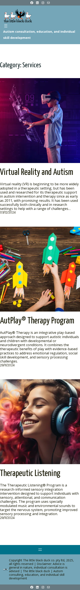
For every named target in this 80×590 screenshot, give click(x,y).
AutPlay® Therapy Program (37, 321)
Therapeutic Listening (30, 473)
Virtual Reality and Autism (36, 172)
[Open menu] (5, 25)
